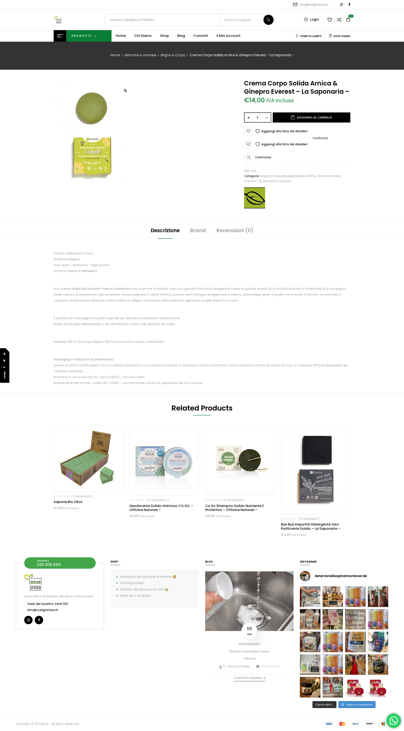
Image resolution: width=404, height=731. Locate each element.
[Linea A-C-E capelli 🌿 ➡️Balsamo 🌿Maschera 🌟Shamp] (310, 619)
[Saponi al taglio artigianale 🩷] (333, 619)
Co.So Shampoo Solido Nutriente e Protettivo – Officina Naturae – (234, 507)
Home (115, 55)
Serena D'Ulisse (239, 666)
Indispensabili (249, 644)
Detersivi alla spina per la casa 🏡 (144, 589)
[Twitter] (4, 360)
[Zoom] (125, 90)
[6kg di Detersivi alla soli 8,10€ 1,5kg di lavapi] (310, 664)
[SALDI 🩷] (333, 687)
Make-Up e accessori (135, 596)
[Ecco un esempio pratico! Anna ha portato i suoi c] (378, 642)
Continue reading (248, 678)
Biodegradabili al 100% (299, 176)
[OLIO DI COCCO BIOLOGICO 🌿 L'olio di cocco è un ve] (310, 642)
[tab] (165, 231)
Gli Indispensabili (132, 583)
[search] (268, 20)
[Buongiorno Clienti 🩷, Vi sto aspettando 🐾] (355, 664)
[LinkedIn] (4, 354)
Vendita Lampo (311, 36)
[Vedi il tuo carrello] (348, 20)
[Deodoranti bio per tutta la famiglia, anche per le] (355, 619)
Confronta (263, 157)
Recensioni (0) (234, 230)
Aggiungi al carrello (314, 117)
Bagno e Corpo (173, 55)
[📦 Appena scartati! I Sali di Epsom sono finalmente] (355, 642)
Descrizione (165, 230)
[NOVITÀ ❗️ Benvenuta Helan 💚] (355, 687)
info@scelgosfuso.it (313, 5)
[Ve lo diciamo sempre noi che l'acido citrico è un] (310, 596)
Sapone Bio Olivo (68, 501)
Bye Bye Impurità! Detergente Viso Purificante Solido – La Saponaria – (310, 526)
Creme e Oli (252, 181)
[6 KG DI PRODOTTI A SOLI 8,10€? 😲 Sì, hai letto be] (378, 619)
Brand (198, 230)
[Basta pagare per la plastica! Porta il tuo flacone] (333, 642)
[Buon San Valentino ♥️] (378, 596)
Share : (4, 375)
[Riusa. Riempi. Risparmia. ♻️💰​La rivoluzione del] (355, 596)
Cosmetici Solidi (328, 176)
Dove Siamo (342, 36)
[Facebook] (4, 367)
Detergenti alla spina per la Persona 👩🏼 (148, 577)
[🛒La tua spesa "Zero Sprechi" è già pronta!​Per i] (333, 596)
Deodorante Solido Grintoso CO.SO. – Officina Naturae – (161, 507)
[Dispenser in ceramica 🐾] (378, 664)
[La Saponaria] (254, 197)
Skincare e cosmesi (140, 55)
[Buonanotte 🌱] (310, 687)
